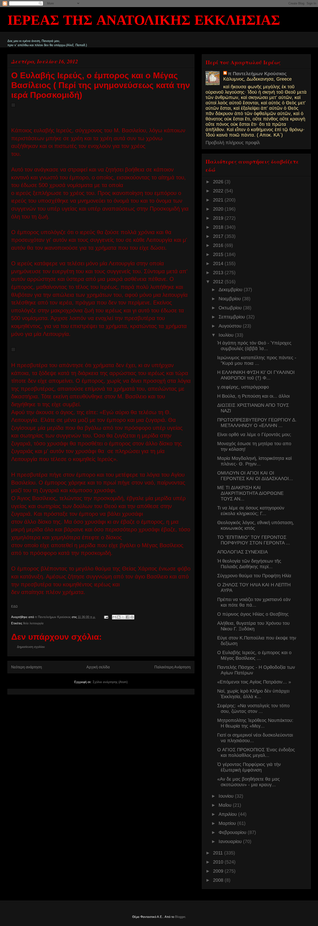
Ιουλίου (227, 335)
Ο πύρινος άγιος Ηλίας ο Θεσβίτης (253, 614)
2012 (219, 281)
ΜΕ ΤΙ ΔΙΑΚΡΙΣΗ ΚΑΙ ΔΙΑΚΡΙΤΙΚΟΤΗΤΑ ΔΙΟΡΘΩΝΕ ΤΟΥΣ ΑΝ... (250, 493)
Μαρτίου (228, 823)
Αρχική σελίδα (98, 667)
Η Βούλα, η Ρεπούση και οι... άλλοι (253, 396)
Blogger (180, 917)
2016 (219, 245)
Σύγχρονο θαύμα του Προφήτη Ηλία (254, 575)
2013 (219, 272)
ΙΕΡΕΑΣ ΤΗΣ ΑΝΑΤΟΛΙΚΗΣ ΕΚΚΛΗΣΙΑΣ (143, 21)
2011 (218, 852)
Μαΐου (226, 805)
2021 (219, 199)
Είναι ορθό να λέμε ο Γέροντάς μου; (254, 434)
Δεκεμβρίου (231, 289)
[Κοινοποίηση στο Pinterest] (132, 617)
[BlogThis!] (118, 617)
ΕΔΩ (14, 606)
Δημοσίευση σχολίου (31, 647)
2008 (219, 880)
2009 (219, 871)
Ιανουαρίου (231, 841)
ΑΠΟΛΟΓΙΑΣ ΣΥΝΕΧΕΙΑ (242, 551)
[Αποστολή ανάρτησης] (106, 617)
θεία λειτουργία (33, 623)
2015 (219, 254)
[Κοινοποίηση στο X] (123, 617)
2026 (219, 181)
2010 (219, 861)
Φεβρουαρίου (233, 832)
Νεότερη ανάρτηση (26, 667)
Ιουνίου (227, 796)
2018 (219, 227)
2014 (219, 263)
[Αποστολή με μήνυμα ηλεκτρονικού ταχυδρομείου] (114, 617)
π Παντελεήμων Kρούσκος (257, 73)
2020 (219, 209)
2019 (219, 218)
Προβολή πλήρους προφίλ (233, 142)
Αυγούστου (231, 325)
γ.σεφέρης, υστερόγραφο (243, 387)
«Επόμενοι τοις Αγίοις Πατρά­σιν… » (254, 681)
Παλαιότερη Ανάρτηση (172, 667)
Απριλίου (228, 814)
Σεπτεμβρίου (232, 316)
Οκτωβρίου (231, 307)
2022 (219, 190)
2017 (219, 236)
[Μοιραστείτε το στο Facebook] (127, 617)
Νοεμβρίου (230, 298)
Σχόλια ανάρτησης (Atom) (110, 682)
